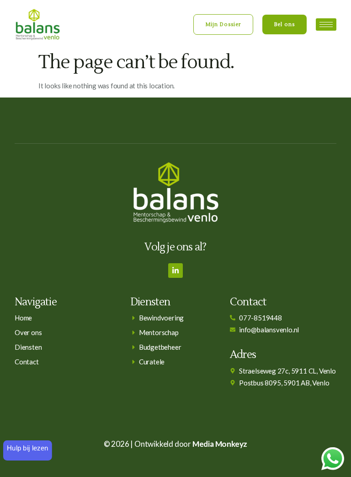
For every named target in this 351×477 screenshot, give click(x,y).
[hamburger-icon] (326, 24)
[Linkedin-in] (175, 270)
